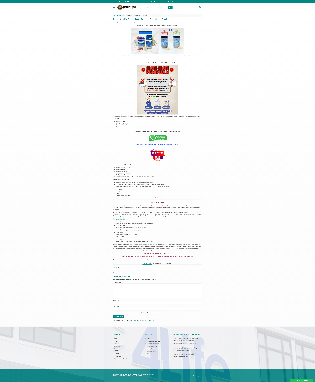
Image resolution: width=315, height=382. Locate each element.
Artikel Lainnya (157, 263)
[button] (170, 7)
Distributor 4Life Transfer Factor (168, 1)
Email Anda (116, 306)
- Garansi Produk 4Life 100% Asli (133, 374)
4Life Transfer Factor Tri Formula (152, 348)
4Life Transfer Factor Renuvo (151, 343)
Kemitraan (150, 22)
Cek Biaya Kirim (119, 351)
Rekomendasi (168, 263)
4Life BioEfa (147, 338)
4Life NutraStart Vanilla (150, 351)
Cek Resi (117, 353)
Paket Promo (128, 1)
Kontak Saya (154, 1)
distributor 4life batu (135, 259)
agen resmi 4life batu (126, 259)
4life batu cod (118, 259)
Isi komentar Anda (118, 282)
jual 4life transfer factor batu (146, 259)
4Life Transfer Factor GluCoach (152, 341)
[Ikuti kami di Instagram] (200, 377)
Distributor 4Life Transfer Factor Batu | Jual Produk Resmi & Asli (140, 19)
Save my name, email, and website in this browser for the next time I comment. (136, 312)
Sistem (145, 1)
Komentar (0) (147, 263)
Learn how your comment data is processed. (145, 320)
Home (115, 1)
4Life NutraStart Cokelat (150, 353)
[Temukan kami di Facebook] (195, 377)
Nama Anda (116, 300)
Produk (120, 1)
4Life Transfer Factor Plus (150, 346)
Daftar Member (137, 1)
